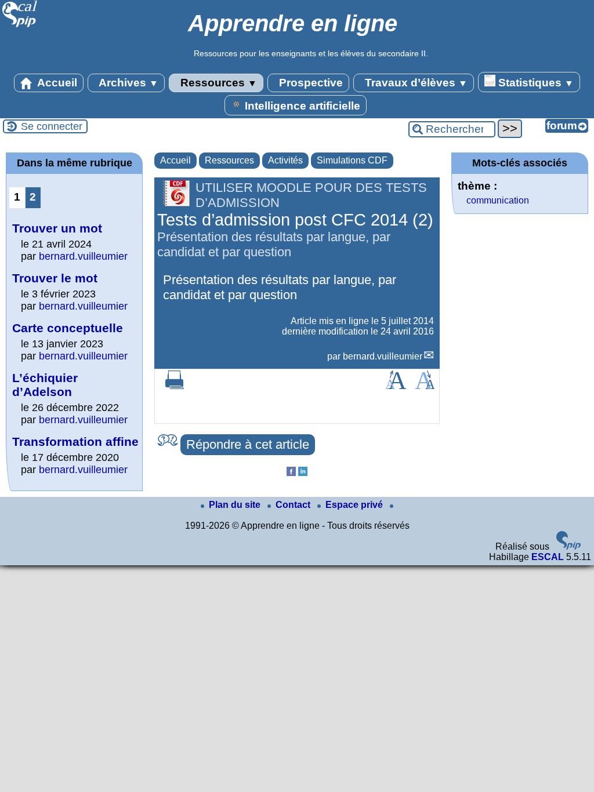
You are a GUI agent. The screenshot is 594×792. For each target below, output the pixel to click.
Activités (285, 160)
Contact (294, 505)
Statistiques (534, 83)
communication (497, 200)
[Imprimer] (174, 386)
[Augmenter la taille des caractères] (395, 386)
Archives (127, 83)
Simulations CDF (352, 160)
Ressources (217, 83)
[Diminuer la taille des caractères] (424, 386)
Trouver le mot (54, 278)
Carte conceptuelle (67, 328)
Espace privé (355, 505)
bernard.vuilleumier (382, 356)
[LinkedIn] (302, 473)
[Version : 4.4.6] (568, 546)
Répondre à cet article (247, 444)
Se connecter (51, 126)
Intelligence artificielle (301, 106)
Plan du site (236, 505)
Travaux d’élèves (415, 83)
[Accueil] (20, 26)
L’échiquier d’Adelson (45, 384)
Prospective (309, 83)
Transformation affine (75, 441)
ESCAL (547, 557)
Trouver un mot (57, 228)
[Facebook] (291, 473)
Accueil (56, 83)
